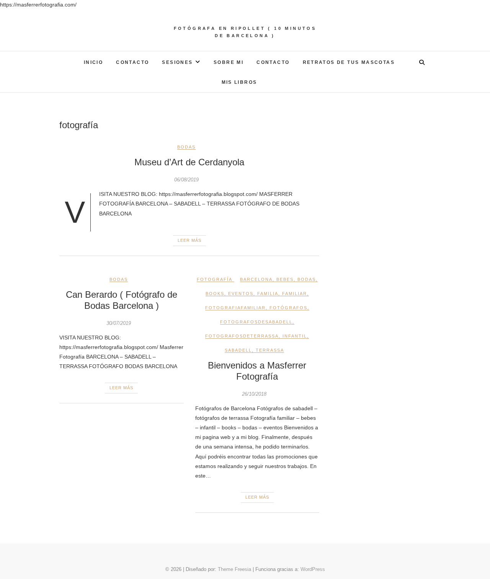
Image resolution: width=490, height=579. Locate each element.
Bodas (186, 147)
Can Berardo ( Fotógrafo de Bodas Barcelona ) (121, 300)
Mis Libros (239, 82)
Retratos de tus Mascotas (349, 62)
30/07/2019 (118, 323)
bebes (285, 279)
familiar (294, 293)
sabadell (238, 350)
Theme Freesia (234, 569)
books (215, 293)
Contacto (132, 62)
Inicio (93, 62)
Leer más (189, 240)
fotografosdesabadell (256, 322)
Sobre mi (228, 62)
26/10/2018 (254, 394)
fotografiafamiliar (235, 307)
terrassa (270, 350)
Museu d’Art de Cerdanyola (189, 162)
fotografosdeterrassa (242, 336)
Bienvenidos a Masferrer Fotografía (257, 371)
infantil (295, 336)
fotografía (214, 279)
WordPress (313, 569)
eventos (240, 293)
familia (267, 293)
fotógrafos (288, 307)
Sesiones (177, 62)
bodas (306, 279)
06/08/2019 (186, 180)
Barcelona (256, 279)
